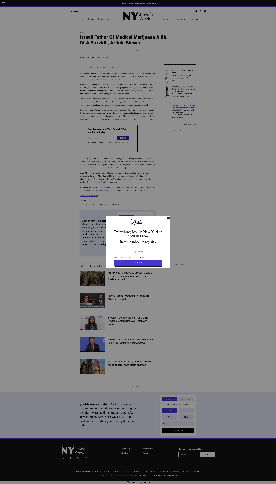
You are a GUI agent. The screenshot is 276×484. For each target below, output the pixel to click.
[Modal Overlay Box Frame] (138, 242)
